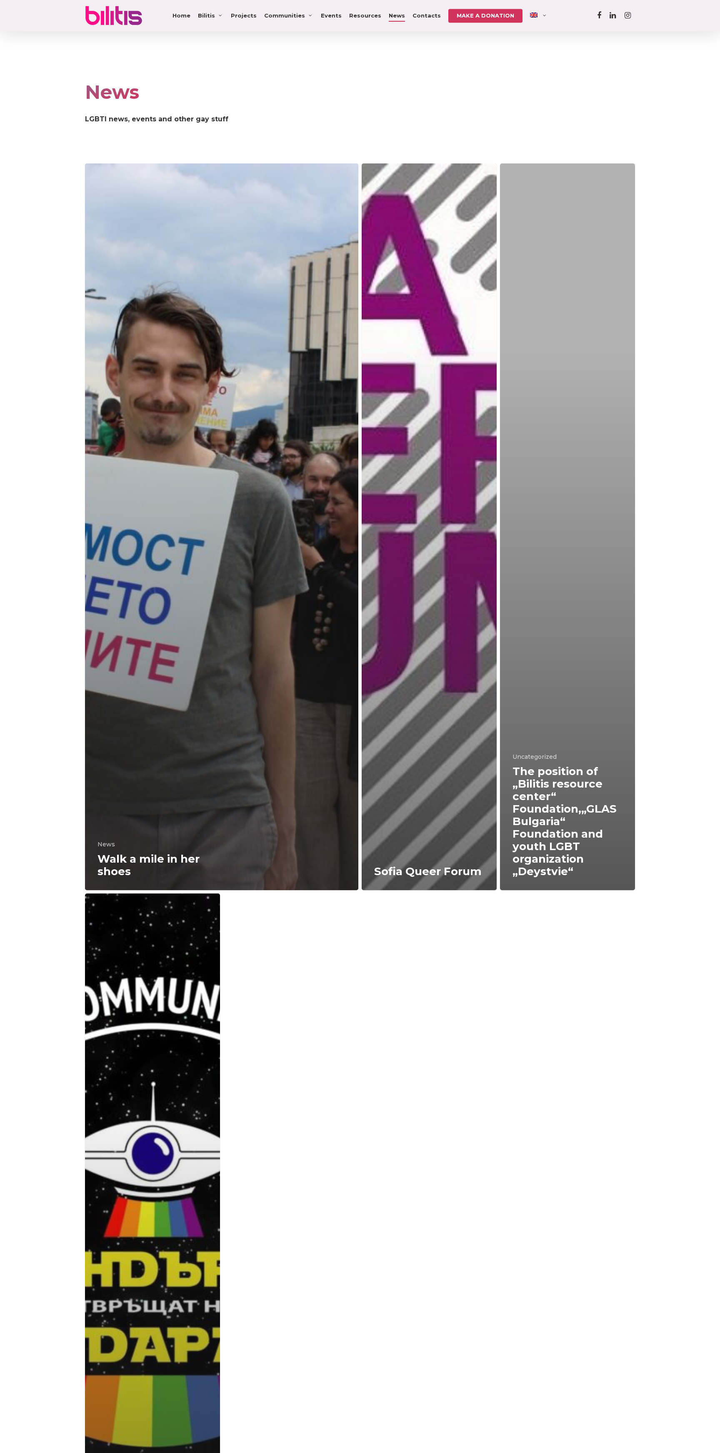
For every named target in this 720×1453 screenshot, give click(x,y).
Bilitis (206, 15)
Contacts (426, 15)
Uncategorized (534, 756)
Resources (365, 15)
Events (331, 15)
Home (181, 15)
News (397, 15)
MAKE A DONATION (485, 15)
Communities (284, 15)
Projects (244, 15)
